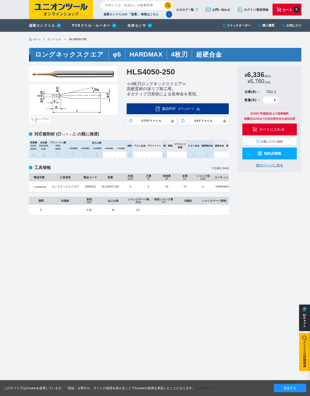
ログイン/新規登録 (256, 9)
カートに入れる (272, 129)
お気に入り (294, 25)
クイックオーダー (239, 25)
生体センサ (137, 25)
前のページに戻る (269, 165)
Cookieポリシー (206, 388)
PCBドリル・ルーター (91, 25)
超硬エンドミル (42, 25)
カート (289, 10)
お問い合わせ (221, 9)
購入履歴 (268, 25)
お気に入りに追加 (272, 141)
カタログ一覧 (185, 9)
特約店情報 (272, 153)
